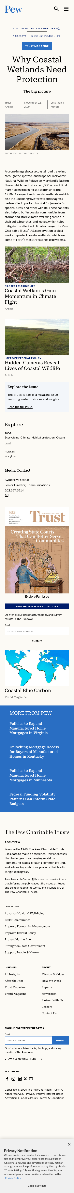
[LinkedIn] (19, 1078)
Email (7, 625)
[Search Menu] (56, 9)
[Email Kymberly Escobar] (7, 495)
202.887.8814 (14, 490)
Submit (37, 641)
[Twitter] (25, 1078)
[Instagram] (13, 1078)
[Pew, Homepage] (13, 9)
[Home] (37, 832)
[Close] (69, 1144)
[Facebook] (7, 1078)
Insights (11, 967)
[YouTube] (31, 1078)
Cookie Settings (37, 1185)
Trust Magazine (37, 45)
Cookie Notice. (13, 1178)
